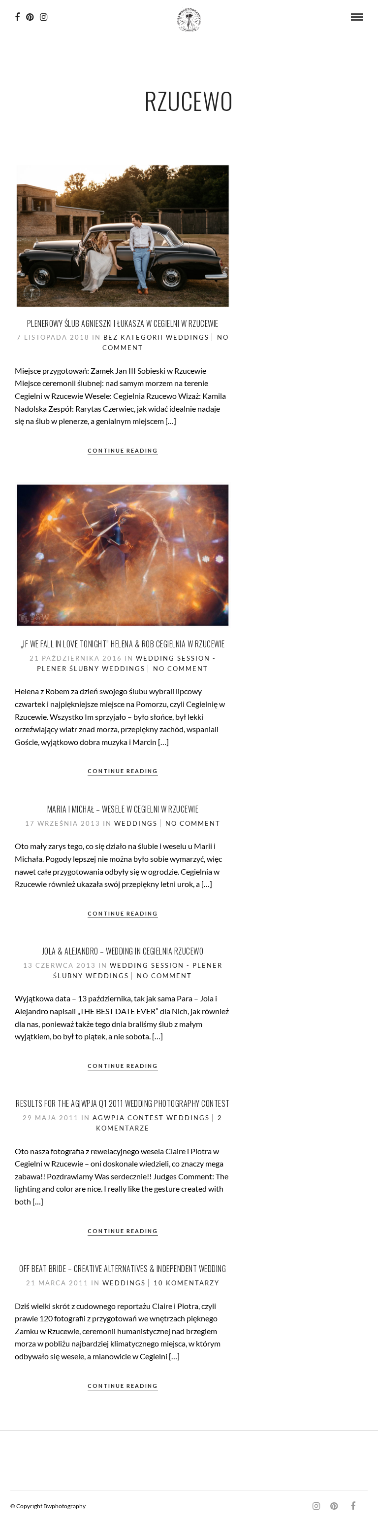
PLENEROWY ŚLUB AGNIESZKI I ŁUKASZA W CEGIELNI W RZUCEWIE (123, 323)
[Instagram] (43, 17)
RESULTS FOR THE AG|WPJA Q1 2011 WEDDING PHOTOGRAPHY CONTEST (123, 1103)
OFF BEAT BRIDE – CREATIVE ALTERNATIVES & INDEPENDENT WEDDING (122, 1268)
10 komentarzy (187, 1283)
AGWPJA (109, 1118)
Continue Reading (123, 450)
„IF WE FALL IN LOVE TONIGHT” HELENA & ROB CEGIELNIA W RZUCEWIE (123, 644)
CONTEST (145, 1118)
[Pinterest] (29, 17)
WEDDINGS (187, 337)
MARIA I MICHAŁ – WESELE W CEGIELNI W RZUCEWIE (123, 809)
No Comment (180, 669)
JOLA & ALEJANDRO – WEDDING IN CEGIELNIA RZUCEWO (123, 951)
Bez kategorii (133, 337)
